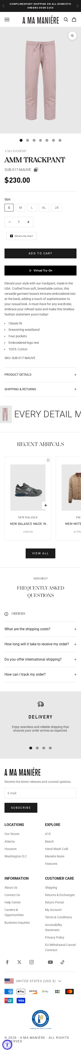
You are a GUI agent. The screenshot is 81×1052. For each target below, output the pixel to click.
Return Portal (54, 902)
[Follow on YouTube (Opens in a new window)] (50, 962)
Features (51, 864)
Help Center (12, 902)
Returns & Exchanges (60, 895)
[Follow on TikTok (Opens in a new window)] (62, 962)
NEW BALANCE (28, 517)
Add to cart (40, 253)
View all (40, 553)
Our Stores (11, 834)
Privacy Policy (54, 937)
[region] (40, 719)
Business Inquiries (17, 922)
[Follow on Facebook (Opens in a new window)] (7, 962)
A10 (48, 834)
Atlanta (9, 841)
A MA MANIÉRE (15, 151)
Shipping (51, 887)
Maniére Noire (54, 856)
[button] (40, 270)
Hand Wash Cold (56, 849)
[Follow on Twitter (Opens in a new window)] (19, 962)
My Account (53, 910)
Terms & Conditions (58, 917)
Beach (49, 841)
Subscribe (21, 807)
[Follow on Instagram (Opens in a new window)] (31, 962)
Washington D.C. (16, 856)
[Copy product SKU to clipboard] (36, 169)
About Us (10, 887)
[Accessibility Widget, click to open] (7, 1045)
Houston (10, 849)
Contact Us (12, 895)
